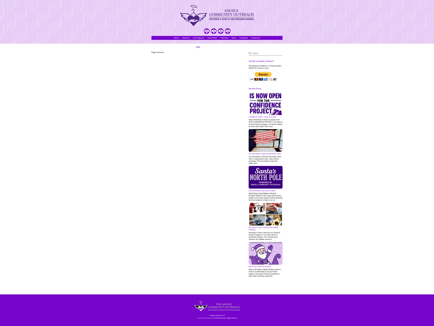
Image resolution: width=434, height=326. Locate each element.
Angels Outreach (215, 315)
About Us (186, 38)
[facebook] (214, 31)
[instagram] (228, 31)
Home (176, 38)
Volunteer (224, 38)
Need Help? (212, 38)
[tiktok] (221, 31)
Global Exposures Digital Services (226, 318)
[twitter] (207, 31)
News (234, 38)
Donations (243, 38)
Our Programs (198, 38)
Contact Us (255, 38)
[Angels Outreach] (217, 25)
